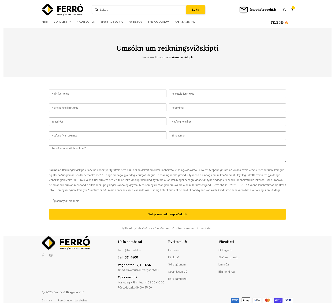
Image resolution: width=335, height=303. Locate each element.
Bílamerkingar (227, 272)
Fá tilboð (136, 22)
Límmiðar (224, 264)
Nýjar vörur (85, 22)
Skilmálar (47, 300)
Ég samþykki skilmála (66, 201)
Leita (195, 10)
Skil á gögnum (158, 22)
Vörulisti (61, 22)
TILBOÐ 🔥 (280, 22)
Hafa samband (184, 22)
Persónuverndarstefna (72, 300)
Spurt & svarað (111, 22)
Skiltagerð (225, 250)
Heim (45, 22)
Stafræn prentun (229, 257)
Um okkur (174, 250)
